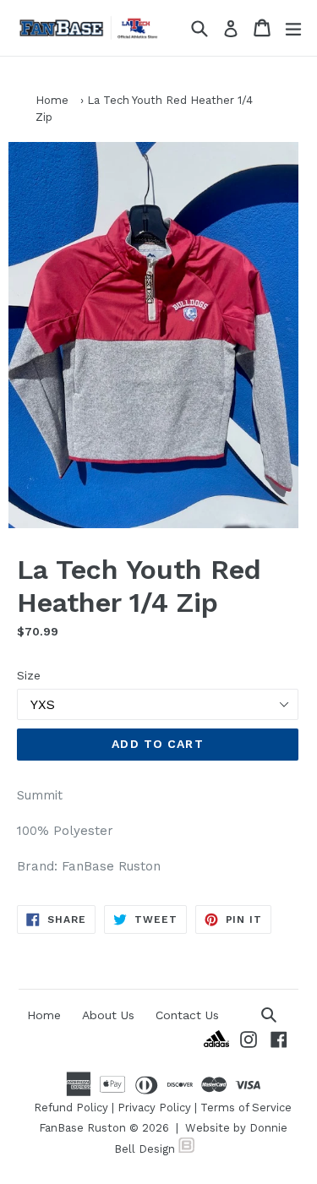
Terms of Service (246, 1107)
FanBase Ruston (82, 1127)
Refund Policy (71, 1107)
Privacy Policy (154, 1107)
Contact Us (187, 1015)
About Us (108, 1015)
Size (29, 675)
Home (52, 100)
